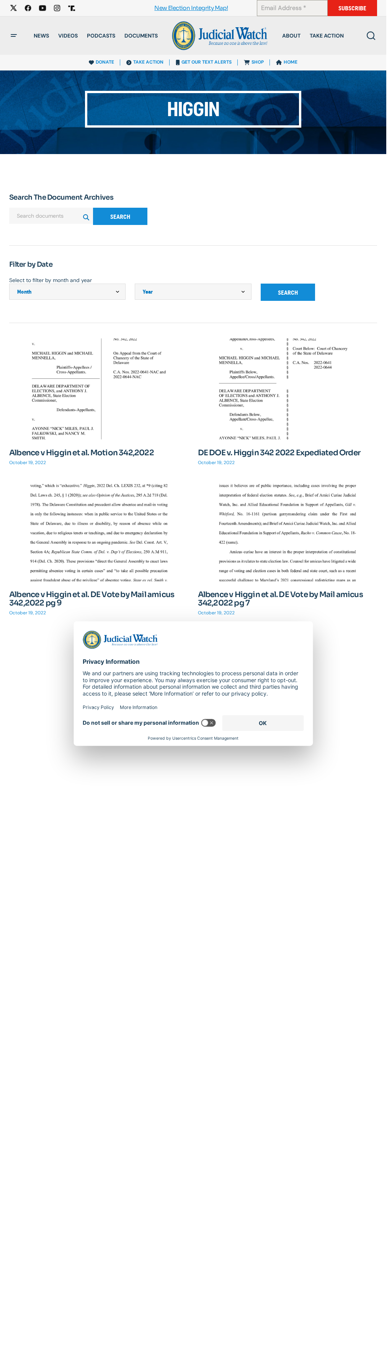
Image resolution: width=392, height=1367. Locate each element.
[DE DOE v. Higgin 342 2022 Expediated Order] (287, 389)
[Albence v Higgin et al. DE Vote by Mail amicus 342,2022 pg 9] (99, 531)
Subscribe (352, 8)
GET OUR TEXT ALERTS (206, 62)
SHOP (258, 62)
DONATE (105, 62)
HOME (290, 62)
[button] (13, 35)
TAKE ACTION (148, 62)
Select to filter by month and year (50, 280)
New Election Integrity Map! (191, 8)
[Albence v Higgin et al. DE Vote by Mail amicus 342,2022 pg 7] (287, 531)
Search (120, 216)
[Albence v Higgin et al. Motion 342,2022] (99, 389)
